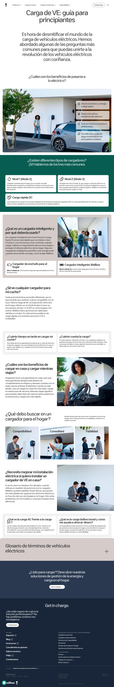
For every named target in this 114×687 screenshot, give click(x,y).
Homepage (8, 668)
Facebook (26, 676)
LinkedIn (20, 676)
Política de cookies (62, 677)
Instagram (14, 676)
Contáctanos (98, 5)
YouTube (8, 676)
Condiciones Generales (63, 674)
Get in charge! (56, 587)
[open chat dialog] (4, 682)
